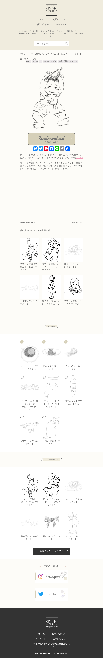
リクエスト (61, 24)
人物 (34, 59)
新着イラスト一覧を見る (51, 551)
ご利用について (58, 19)
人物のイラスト (31, 230)
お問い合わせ (42, 24)
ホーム (40, 19)
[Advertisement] (51, 197)
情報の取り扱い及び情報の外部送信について (51, 645)
